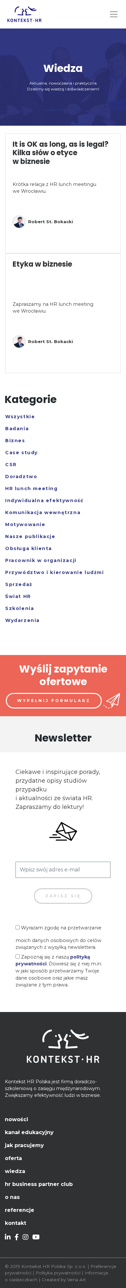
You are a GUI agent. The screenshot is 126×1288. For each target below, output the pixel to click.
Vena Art (76, 1279)
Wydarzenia (22, 620)
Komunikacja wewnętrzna (42, 512)
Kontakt (15, 1223)
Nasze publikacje (30, 536)
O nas (12, 1197)
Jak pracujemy (24, 1145)
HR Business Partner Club (39, 1184)
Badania (17, 428)
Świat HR (18, 596)
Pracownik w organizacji (41, 560)
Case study (21, 452)
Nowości (16, 1119)
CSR (11, 464)
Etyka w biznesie (42, 264)
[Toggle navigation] (114, 14)
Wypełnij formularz (53, 700)
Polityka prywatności (58, 1272)
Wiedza (15, 1171)
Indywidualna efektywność (44, 500)
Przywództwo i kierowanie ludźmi (54, 572)
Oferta (13, 1158)
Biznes (15, 440)
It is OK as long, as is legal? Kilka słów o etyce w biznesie (61, 153)
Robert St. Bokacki (50, 221)
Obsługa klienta (28, 548)
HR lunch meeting (31, 488)
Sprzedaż (19, 584)
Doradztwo (21, 476)
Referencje (19, 1210)
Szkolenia (19, 608)
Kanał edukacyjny (29, 1132)
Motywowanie (25, 524)
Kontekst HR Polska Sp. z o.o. (53, 1266)
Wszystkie (20, 417)
